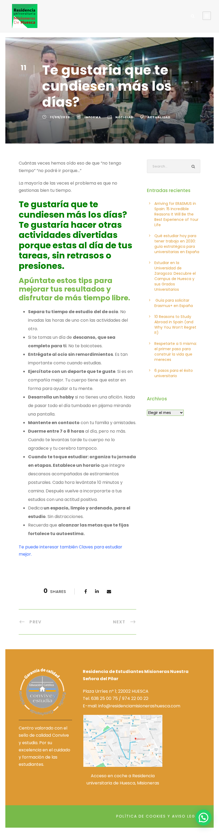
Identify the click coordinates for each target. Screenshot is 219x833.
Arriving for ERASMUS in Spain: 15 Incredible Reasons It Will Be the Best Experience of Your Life (176, 214)
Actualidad (158, 117)
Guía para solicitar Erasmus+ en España (173, 303)
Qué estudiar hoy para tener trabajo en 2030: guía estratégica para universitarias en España (176, 243)
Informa (92, 117)
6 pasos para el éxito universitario (173, 373)
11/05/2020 (60, 117)
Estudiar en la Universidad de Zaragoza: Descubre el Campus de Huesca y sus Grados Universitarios (175, 276)
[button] (203, 818)
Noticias (124, 117)
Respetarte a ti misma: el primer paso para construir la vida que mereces (175, 351)
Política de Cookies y (143, 816)
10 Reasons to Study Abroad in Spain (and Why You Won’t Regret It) (175, 324)
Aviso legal (186, 816)
